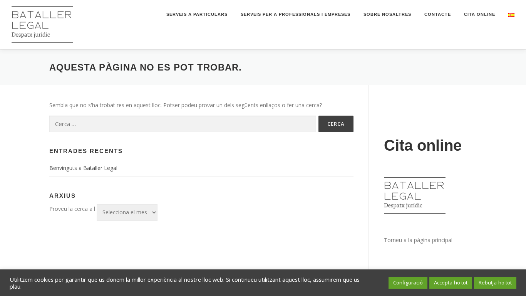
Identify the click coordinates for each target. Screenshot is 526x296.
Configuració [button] (408, 282)
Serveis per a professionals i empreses (295, 14)
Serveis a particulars (197, 14)
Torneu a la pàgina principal (418, 240)
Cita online (479, 14)
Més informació (43, 286)
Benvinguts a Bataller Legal (83, 168)
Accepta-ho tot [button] (450, 282)
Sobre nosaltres (387, 14)
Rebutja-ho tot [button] (495, 282)
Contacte (437, 14)
